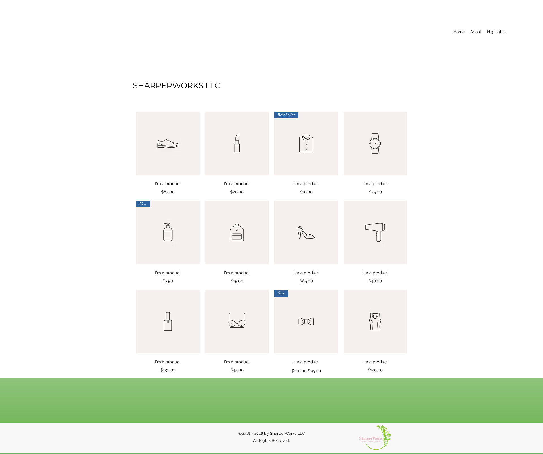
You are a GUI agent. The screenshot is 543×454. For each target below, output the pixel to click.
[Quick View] (168, 143)
